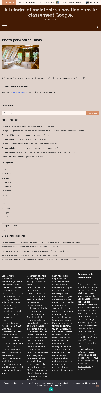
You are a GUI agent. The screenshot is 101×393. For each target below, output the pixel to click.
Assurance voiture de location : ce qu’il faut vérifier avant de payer (28, 126)
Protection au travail (10, 217)
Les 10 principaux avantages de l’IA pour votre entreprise (46, 251)
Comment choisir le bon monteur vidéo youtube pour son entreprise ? (30, 148)
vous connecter (20, 92)
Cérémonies (6, 187)
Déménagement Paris (10, 242)
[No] (97, 386)
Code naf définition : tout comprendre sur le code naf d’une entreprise (30, 135)
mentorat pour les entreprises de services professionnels (26, 2)
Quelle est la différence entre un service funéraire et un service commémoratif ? (45, 260)
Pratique (5, 213)
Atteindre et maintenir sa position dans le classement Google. (50, 12)
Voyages (5, 230)
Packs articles (7, 255)
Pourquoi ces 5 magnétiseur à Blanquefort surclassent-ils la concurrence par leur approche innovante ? (43, 131)
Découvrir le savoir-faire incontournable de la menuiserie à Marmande (52, 242)
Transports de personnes (12, 226)
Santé (4, 221)
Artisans (5, 169)
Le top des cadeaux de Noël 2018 (64, 2)
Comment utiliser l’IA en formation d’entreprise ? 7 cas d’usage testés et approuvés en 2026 (38, 152)
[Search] (97, 27)
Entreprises (6, 191)
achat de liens (86, 328)
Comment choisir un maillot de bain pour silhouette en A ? (25, 139)
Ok (51, 389)
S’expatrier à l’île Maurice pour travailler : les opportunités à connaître (29, 144)
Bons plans (6, 182)
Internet (5, 195)
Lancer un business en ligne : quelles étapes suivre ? (23, 157)
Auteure (5, 260)
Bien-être (5, 178)
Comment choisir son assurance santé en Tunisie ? (37, 247)
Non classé (6, 208)
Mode (4, 204)
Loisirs (4, 200)
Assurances (6, 174)
